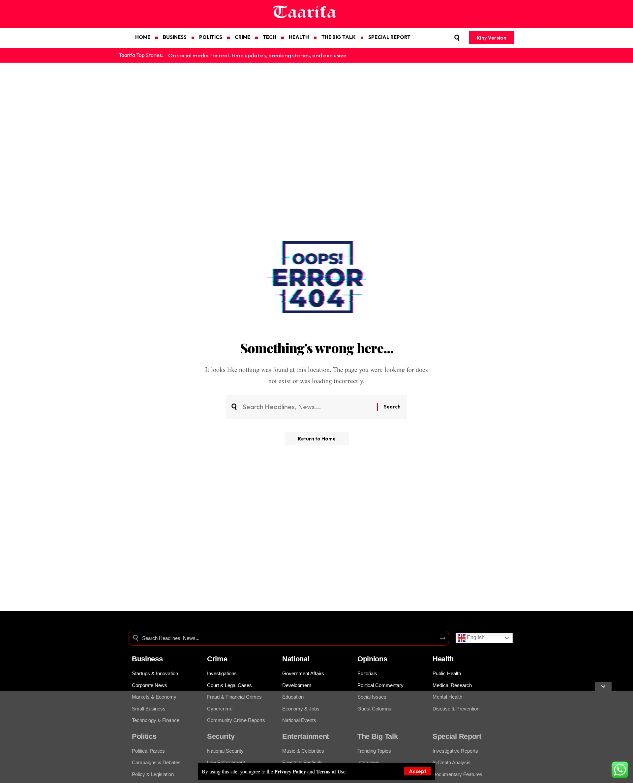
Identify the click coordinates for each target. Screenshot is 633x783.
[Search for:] (307, 407)
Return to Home (317, 439)
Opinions (372, 659)
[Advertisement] (198, 737)
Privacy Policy (290, 771)
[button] (417, 771)
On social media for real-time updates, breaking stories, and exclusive (257, 55)
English (475, 638)
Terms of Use (331, 771)
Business (147, 659)
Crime (217, 659)
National (296, 659)
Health (443, 659)
